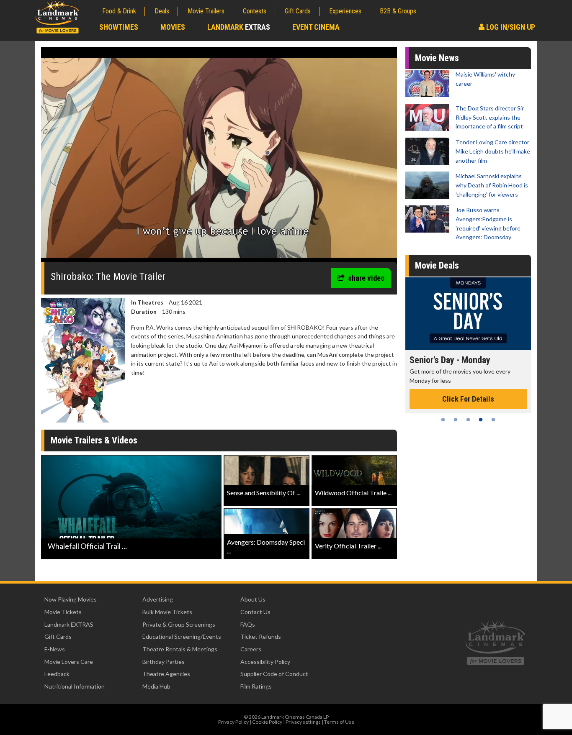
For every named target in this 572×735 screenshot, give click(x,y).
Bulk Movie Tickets (167, 611)
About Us (252, 599)
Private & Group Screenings (178, 624)
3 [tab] (468, 419)
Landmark (238, 27)
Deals (162, 11)
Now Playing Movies (70, 599)
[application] (219, 158)
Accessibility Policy (265, 661)
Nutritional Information (74, 686)
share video (366, 278)
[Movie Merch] (468, 313)
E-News (54, 649)
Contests (254, 11)
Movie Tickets (63, 611)
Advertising (157, 599)
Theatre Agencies (166, 673)
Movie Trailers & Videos (94, 440)
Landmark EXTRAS (68, 624)
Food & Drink (119, 11)
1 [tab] (443, 419)
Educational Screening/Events (181, 636)
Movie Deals (437, 265)
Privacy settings (303, 722)
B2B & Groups (398, 11)
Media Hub (156, 686)
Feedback (57, 673)
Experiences (345, 11)
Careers (250, 649)
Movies (172, 27)
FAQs (247, 624)
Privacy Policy (233, 722)
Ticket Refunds (260, 636)
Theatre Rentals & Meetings (179, 649)
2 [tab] (455, 419)
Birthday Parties (163, 661)
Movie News (437, 58)
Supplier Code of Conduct (274, 673)
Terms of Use (339, 722)
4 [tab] (481, 419)
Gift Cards (298, 11)
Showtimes (118, 27)
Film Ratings (256, 686)
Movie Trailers (206, 11)
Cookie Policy (267, 722)
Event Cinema (316, 27)
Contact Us (255, 611)
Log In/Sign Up (509, 27)
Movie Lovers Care (68, 661)
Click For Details (468, 390)
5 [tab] (493, 419)
